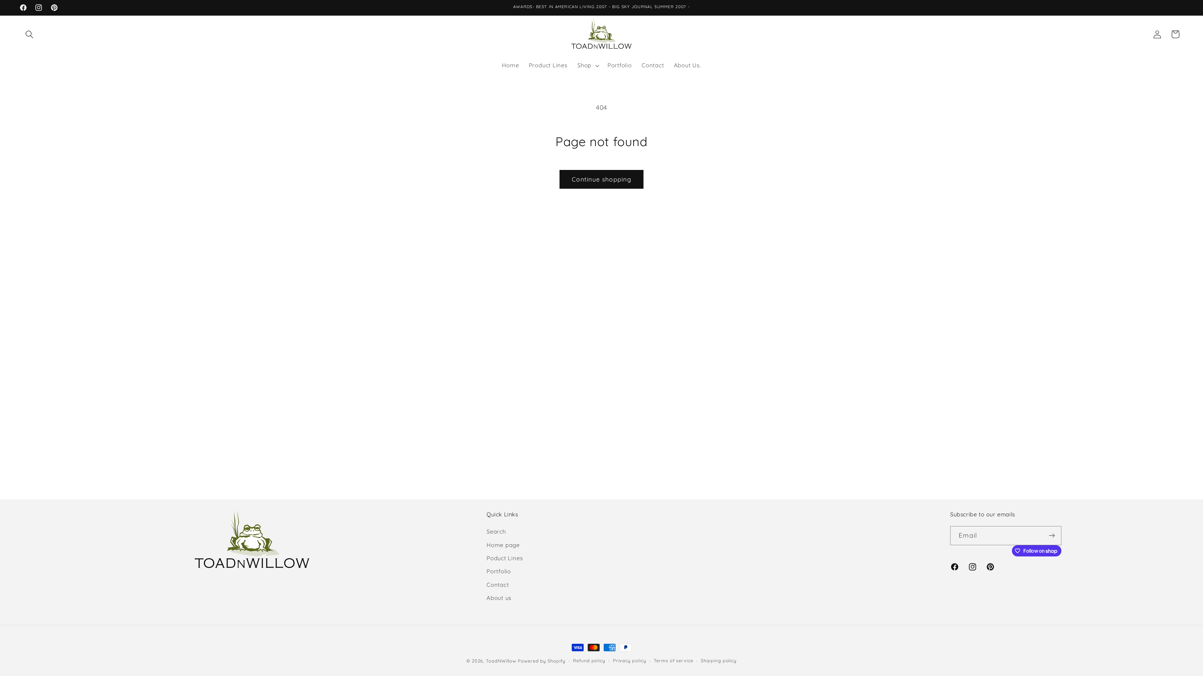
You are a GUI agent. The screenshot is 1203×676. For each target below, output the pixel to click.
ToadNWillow (501, 661)
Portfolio (499, 571)
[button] (29, 34)
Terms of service (673, 660)
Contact (498, 584)
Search (496, 531)
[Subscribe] (1052, 535)
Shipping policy (719, 660)
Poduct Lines (505, 558)
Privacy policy (629, 660)
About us (499, 598)
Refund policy (589, 660)
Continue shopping (601, 179)
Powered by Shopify (541, 661)
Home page (503, 545)
